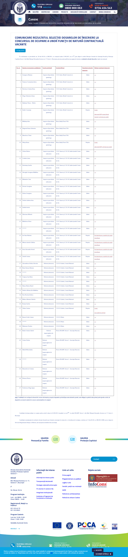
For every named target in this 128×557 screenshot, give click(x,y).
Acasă (30, 12)
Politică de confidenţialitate (71, 494)
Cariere (55, 12)
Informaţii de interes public (45, 477)
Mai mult (14, 529)
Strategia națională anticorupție (46, 485)
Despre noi (45, 12)
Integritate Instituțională (44, 492)
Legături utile (66, 482)
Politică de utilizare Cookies (71, 497)
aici (52, 553)
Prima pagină (66, 475)
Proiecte (64, 12)
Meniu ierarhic (105, 12)
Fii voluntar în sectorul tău (45, 489)
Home (30, 23)
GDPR (64, 490)
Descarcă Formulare (79, 12)
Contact (93, 12)
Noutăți (36, 12)
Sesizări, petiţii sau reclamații (71, 486)
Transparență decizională (44, 481)
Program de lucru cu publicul (71, 479)
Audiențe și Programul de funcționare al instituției (44, 497)
